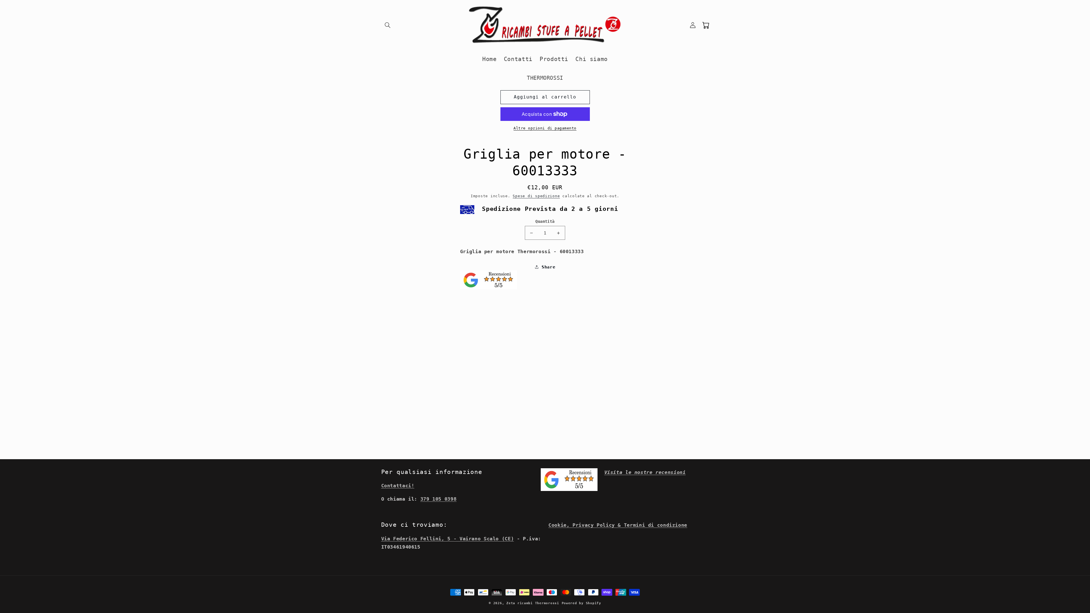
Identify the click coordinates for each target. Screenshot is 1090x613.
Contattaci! (397, 485)
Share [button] (548, 266)
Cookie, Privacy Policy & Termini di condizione (617, 525)
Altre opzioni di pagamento (545, 128)
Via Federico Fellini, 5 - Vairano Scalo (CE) (447, 538)
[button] (387, 25)
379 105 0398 (438, 499)
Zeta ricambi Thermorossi (532, 603)
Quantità (544, 221)
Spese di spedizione (536, 196)
